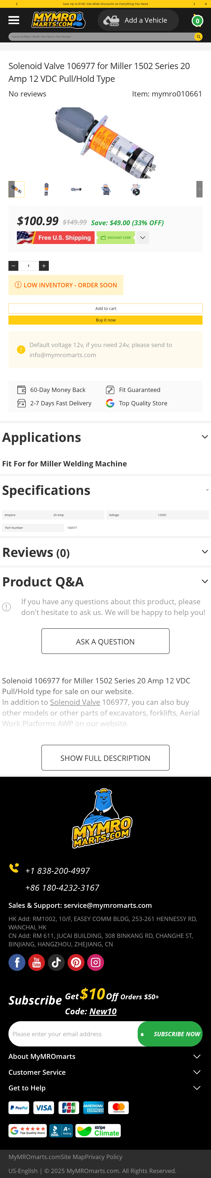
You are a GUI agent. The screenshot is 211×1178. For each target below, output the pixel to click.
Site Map (73, 1157)
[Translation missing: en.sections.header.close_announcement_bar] (206, 4)
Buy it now (106, 320)
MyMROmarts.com (34, 1157)
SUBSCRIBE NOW (177, 1034)
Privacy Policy (103, 1157)
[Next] (194, 4)
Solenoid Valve (75, 702)
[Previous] (17, 4)
